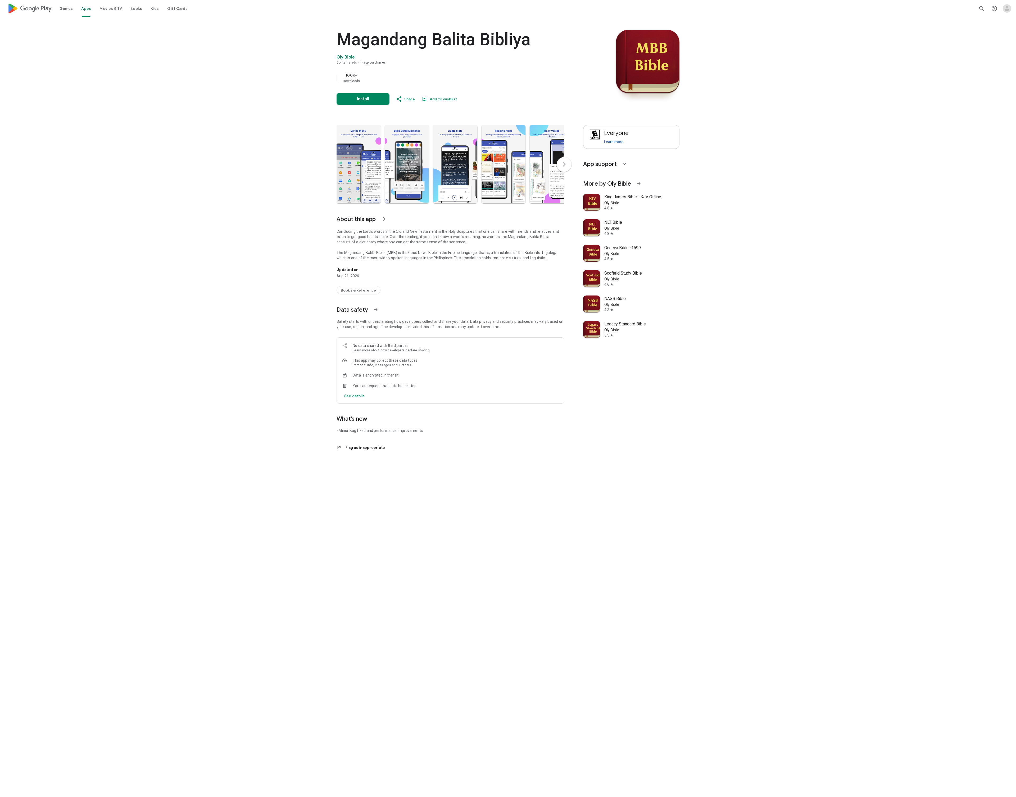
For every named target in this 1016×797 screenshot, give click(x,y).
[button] (359, 164)
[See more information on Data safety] (375, 309)
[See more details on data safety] (354, 395)
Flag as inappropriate (361, 447)
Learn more (361, 350)
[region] (442, 78)
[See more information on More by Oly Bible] (638, 183)
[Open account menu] (1007, 8)
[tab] (66, 8)
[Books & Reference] (358, 290)
